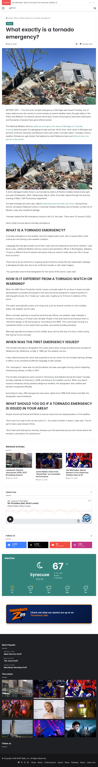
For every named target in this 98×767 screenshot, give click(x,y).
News (16, 18)
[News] (12, 8)
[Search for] (95, 9)
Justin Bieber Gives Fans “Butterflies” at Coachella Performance (48, 474)
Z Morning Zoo (50, 762)
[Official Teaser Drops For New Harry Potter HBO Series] (80, 728)
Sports (60, 762)
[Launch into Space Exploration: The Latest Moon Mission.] (17, 728)
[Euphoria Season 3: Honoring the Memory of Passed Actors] (17, 708)
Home (10, 18)
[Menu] (3, 9)
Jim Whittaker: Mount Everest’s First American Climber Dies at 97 (38, 3)
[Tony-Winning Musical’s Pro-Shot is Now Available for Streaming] (80, 708)
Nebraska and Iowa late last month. (59, 203)
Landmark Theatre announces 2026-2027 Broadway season (16, 472)
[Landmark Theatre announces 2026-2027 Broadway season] (19, 460)
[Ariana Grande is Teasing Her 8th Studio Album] (49, 709)
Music (40, 762)
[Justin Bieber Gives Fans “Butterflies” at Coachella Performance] (49, 461)
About (82, 762)
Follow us (6, 743)
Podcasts (74, 762)
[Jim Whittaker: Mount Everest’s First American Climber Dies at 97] (79, 460)
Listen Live (91, 762)
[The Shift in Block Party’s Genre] (49, 728)
